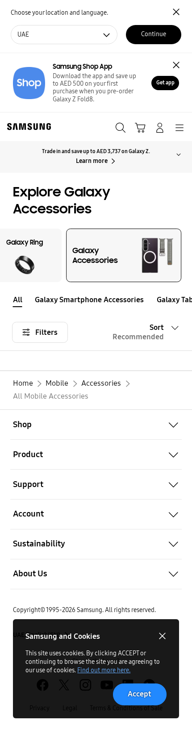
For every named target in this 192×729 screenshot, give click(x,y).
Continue (153, 34)
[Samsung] (27, 126)
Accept (139, 694)
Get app (165, 82)
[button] (185, 300)
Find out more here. (103, 670)
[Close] (176, 64)
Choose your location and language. (59, 13)
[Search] (120, 128)
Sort (138, 332)
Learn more (92, 161)
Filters (46, 332)
